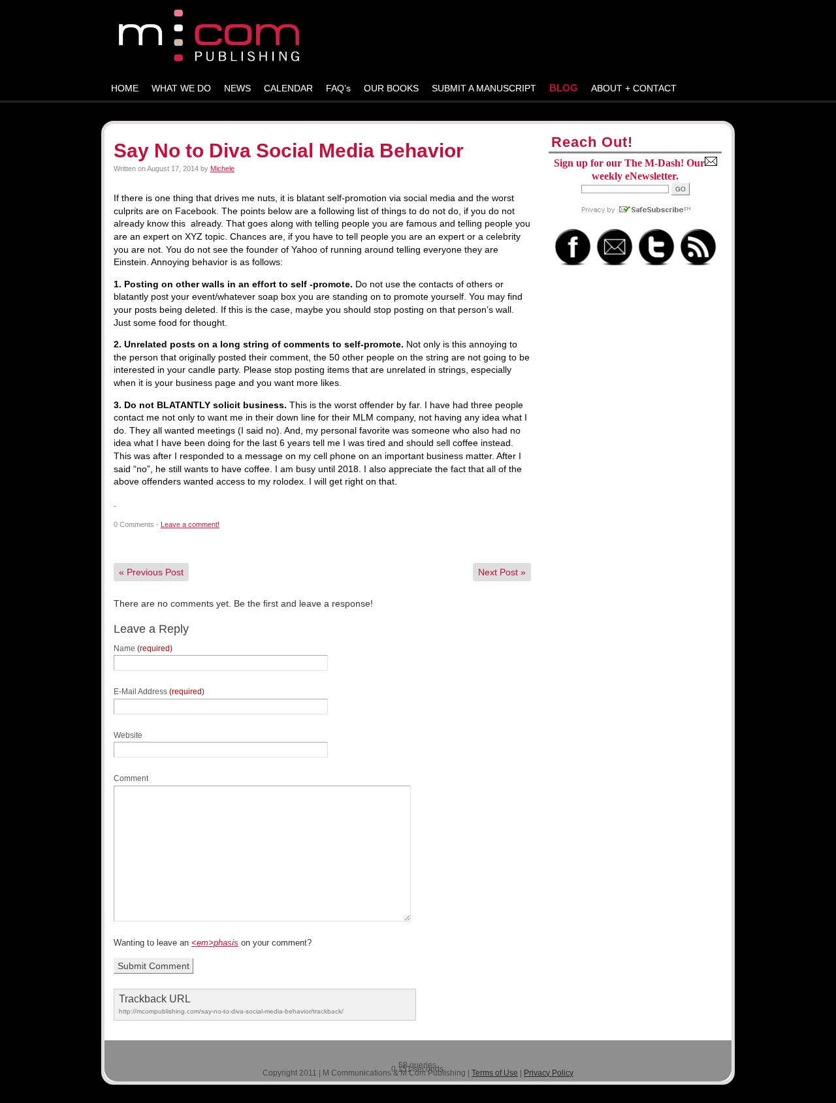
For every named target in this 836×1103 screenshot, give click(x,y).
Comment (131, 778)
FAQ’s (338, 88)
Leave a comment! (190, 524)
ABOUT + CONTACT (634, 88)
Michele (222, 168)
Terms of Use (495, 1073)
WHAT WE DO (181, 88)
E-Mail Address (159, 691)
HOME (124, 88)
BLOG (563, 87)
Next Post (502, 572)
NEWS (237, 88)
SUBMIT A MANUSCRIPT (484, 88)
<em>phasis (214, 943)
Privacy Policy (548, 1073)
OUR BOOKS (391, 88)
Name (143, 648)
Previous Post (151, 572)
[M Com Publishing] (418, 38)
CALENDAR (288, 88)
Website (128, 735)
